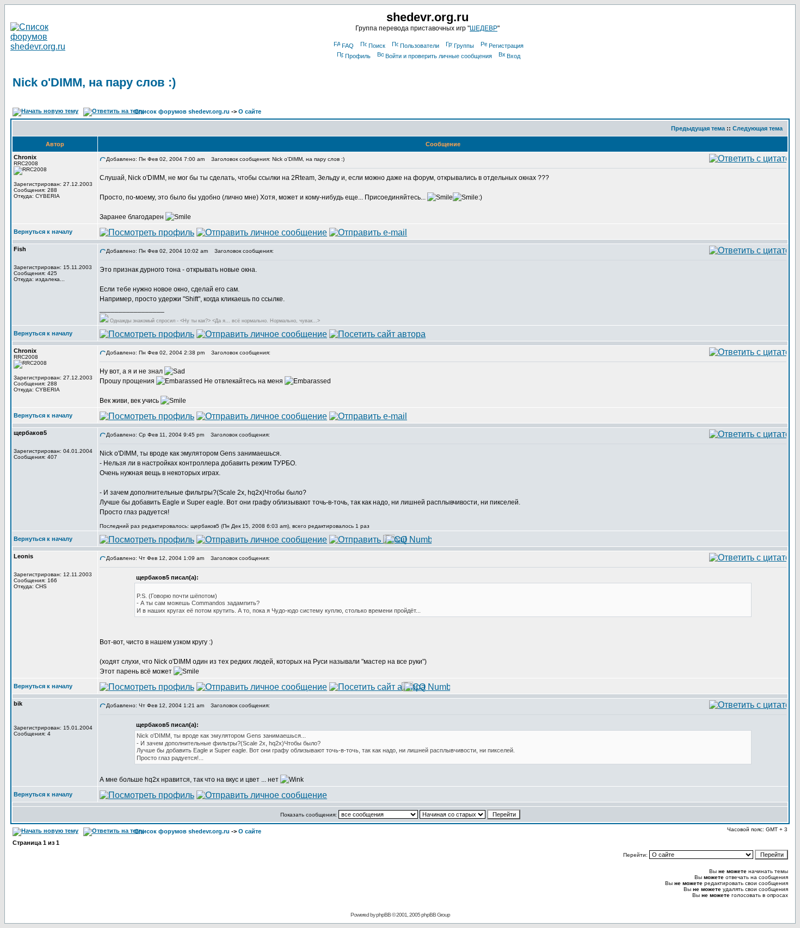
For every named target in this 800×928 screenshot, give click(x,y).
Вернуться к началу (43, 231)
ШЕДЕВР (483, 28)
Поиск (376, 45)
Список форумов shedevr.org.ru (182, 111)
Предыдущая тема (698, 128)
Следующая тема (758, 128)
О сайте (249, 111)
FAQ (348, 45)
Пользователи (419, 45)
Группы (464, 45)
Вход (513, 56)
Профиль (358, 56)
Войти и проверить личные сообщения (438, 56)
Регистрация (506, 45)
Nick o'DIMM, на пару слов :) (94, 82)
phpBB (383, 915)
